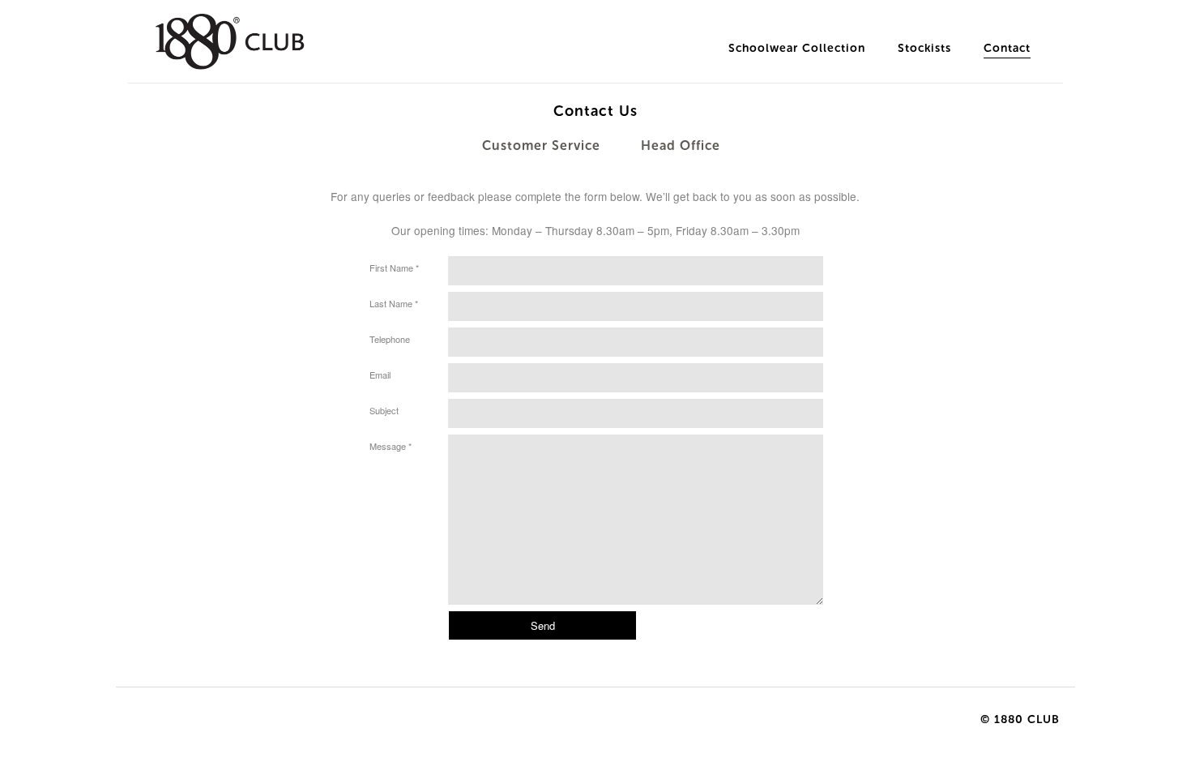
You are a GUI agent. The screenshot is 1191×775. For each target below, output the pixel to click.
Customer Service (541, 145)
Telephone (389, 338)
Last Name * (393, 303)
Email (380, 374)
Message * (390, 445)
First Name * (394, 267)
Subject (384, 410)
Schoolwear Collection (796, 48)
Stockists (924, 48)
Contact (1007, 48)
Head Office (680, 145)
